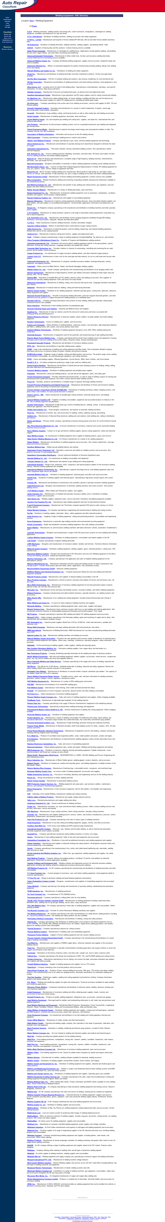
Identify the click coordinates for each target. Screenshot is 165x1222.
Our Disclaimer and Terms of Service (82, 1221)
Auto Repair (85, 1218)
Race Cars (104, 1217)
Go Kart (98, 1218)
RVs (109, 1217)
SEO (95, 1217)
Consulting (57, 1217)
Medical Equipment (87, 1217)
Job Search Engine (75, 1217)
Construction (70, 1218)
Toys (99, 1217)
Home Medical (65, 1217)
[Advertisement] (101, 6)
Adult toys (103, 1218)
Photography (62, 1218)
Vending (92, 1218)
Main (32, 21)
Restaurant (78, 1218)
